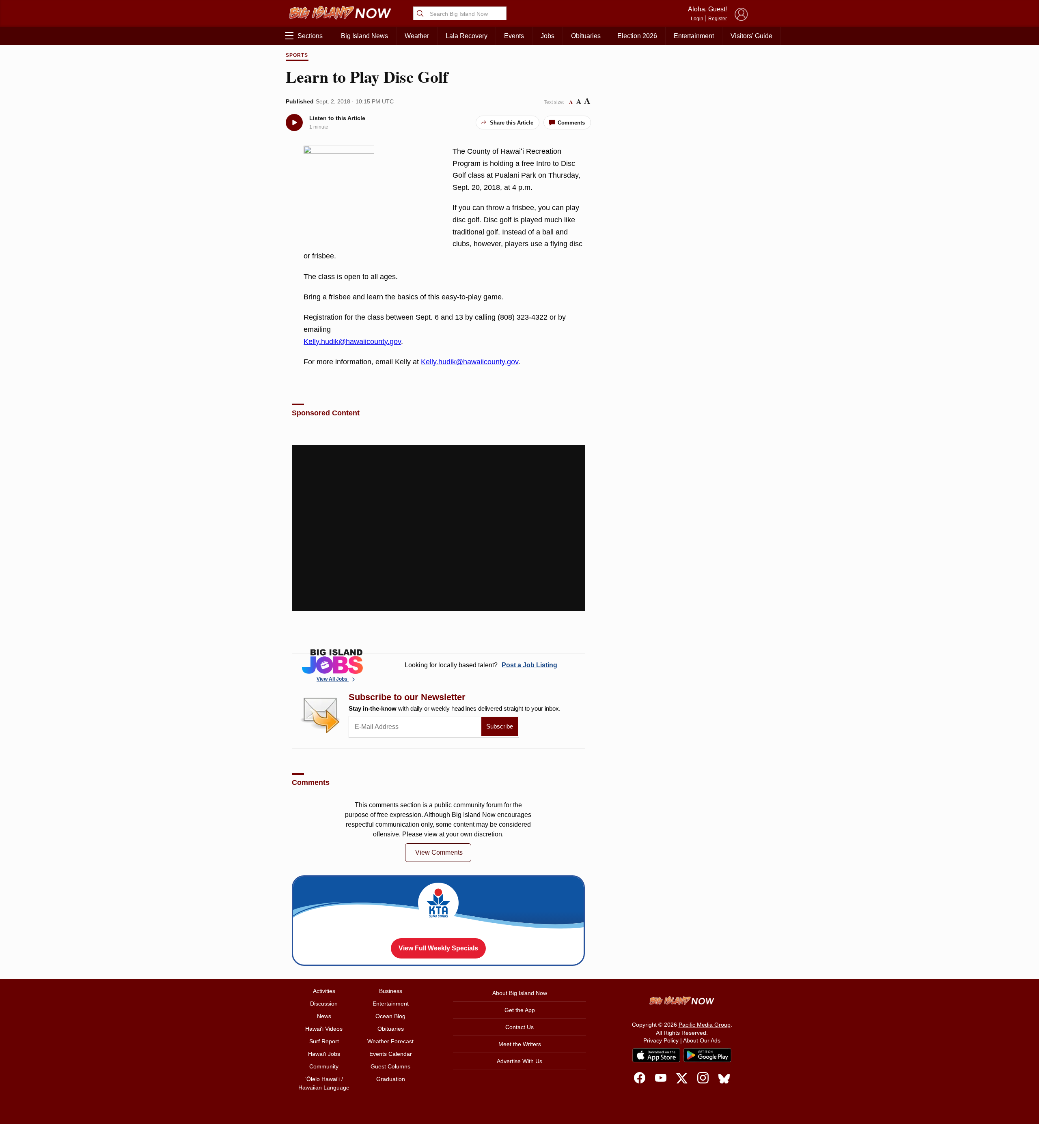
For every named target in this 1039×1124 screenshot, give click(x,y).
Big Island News (364, 35)
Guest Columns (390, 1066)
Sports (297, 55)
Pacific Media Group (705, 1024)
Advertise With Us (519, 1061)
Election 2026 (637, 35)
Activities (324, 991)
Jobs (547, 35)
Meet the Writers (519, 1044)
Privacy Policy (661, 1040)
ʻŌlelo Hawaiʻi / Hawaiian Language (323, 1083)
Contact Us (519, 1027)
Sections (310, 35)
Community (323, 1066)
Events (514, 35)
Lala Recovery (466, 35)
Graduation (390, 1079)
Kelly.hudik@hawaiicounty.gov (352, 341)
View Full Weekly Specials (438, 948)
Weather (417, 35)
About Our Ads (701, 1040)
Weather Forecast (390, 1041)
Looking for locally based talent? (481, 665)
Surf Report (324, 1041)
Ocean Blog (390, 1016)
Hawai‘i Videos (324, 1028)
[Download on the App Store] (656, 1055)
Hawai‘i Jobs (324, 1054)
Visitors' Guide (751, 35)
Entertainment (694, 35)
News (324, 1016)
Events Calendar (390, 1054)
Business (390, 991)
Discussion (324, 1003)
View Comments (439, 852)
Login (697, 18)
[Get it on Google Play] (707, 1055)
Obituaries (586, 35)
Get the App (519, 1010)
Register (717, 18)
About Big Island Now (519, 993)
